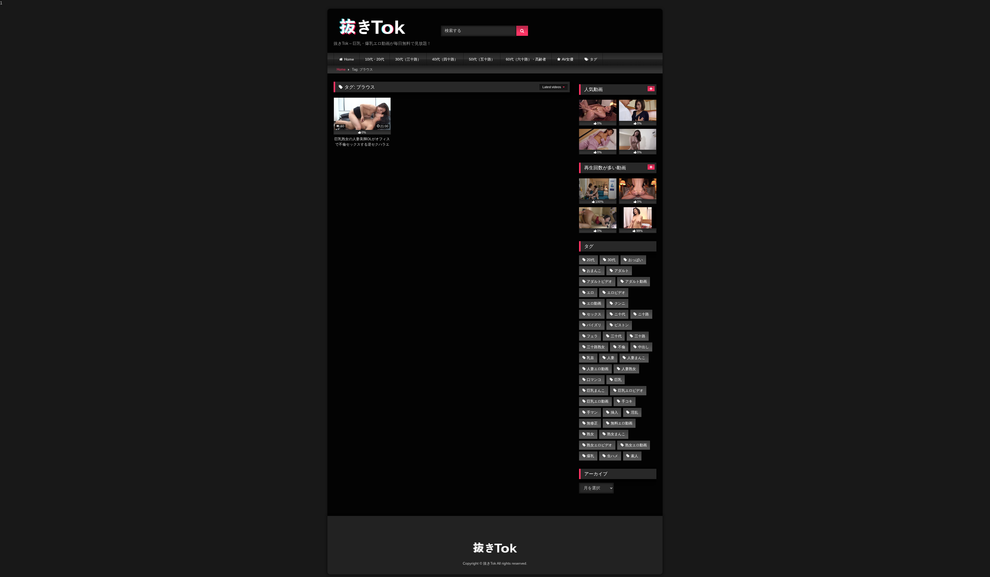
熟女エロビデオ (599, 445)
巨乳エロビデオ (630, 390)
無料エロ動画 (621, 423)
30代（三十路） (408, 59)
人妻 (610, 358)
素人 (634, 456)
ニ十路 (643, 314)
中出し (643, 347)
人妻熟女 (629, 369)
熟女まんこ (616, 434)
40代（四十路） (445, 59)
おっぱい (635, 260)
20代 (591, 260)
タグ (593, 59)
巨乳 (618, 380)
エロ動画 (594, 303)
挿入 (614, 412)
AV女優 (567, 59)
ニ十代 (619, 314)
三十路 (639, 336)
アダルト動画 (636, 281)
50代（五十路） (482, 59)
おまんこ (594, 271)
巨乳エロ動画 (597, 401)
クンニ (619, 303)
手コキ (627, 401)
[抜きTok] (372, 26)
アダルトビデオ (599, 281)
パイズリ (594, 325)
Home (349, 59)
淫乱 (634, 412)
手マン (592, 412)
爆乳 (590, 456)
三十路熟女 (596, 347)
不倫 (621, 347)
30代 (611, 260)
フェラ (592, 336)
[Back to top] (974, 563)
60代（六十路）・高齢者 (526, 59)
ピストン (621, 325)
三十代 (616, 336)
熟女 (590, 434)
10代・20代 (374, 59)
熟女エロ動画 (636, 445)
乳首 (590, 358)
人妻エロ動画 (597, 369)
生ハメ (612, 456)
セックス (594, 314)
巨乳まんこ (596, 390)
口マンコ (594, 380)
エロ (590, 292)
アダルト (621, 271)
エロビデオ (616, 292)
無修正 (592, 423)
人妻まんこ (636, 358)
